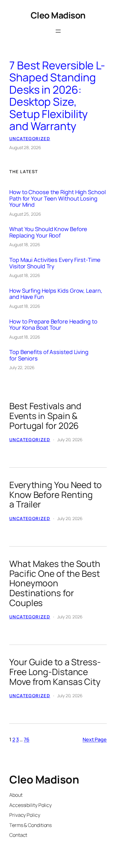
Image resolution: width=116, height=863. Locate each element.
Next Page (95, 739)
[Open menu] (58, 31)
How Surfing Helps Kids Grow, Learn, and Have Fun (55, 293)
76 (26, 739)
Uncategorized (29, 138)
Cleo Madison (58, 15)
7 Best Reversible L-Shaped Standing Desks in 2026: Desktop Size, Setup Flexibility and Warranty (57, 95)
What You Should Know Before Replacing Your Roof (48, 232)
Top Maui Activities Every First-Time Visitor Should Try (54, 263)
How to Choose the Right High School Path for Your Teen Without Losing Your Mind (57, 198)
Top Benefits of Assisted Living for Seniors (48, 355)
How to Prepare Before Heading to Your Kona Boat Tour (53, 324)
